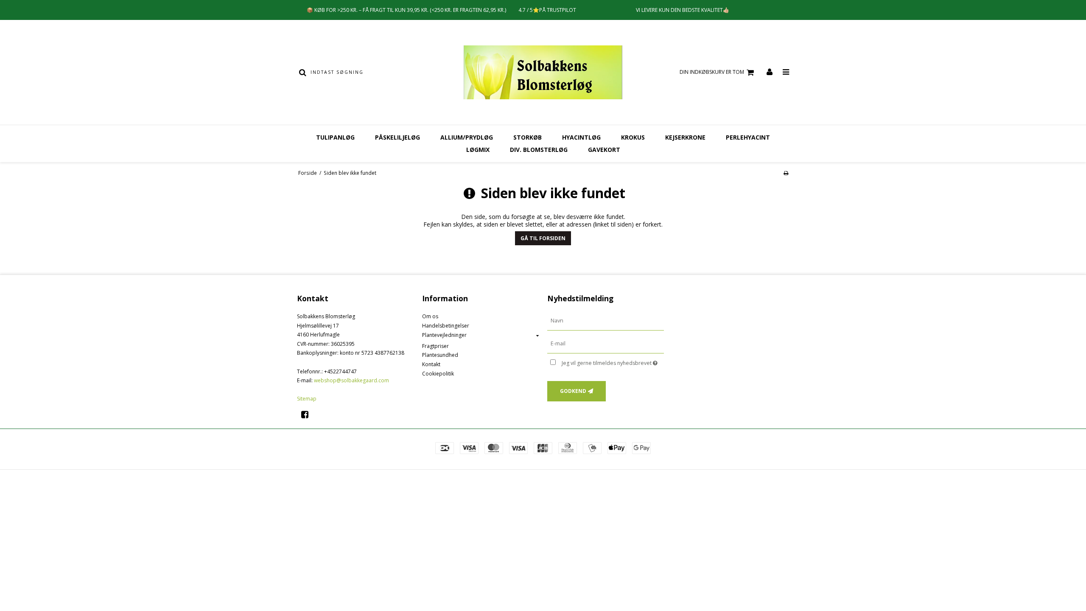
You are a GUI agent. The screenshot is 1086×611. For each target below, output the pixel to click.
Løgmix (478, 150)
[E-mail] (605, 343)
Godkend (573, 391)
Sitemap (306, 398)
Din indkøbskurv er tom (712, 72)
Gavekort (604, 150)
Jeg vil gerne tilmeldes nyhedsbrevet (613, 361)
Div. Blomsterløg (539, 150)
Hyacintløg (581, 137)
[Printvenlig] (786, 172)
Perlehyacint (748, 137)
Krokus (633, 137)
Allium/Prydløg (466, 137)
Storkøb (527, 137)
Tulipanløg (335, 137)
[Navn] (605, 321)
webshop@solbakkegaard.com (351, 380)
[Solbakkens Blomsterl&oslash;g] (543, 72)
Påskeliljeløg (397, 137)
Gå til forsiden (543, 238)
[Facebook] (307, 414)
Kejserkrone (685, 137)
